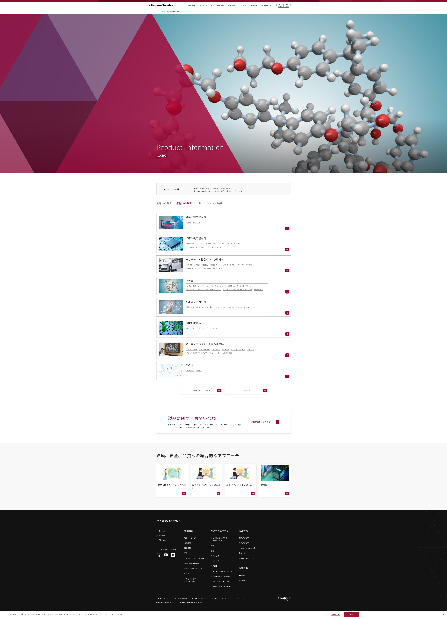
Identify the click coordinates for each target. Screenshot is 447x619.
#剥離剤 (188, 222)
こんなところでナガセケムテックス (191, 580)
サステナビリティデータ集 (220, 586)
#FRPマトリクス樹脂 (193, 265)
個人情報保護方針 (181, 598)
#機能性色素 (207, 268)
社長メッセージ (190, 538)
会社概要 (187, 543)
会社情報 (191, 5)
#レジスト (196, 222)
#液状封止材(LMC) (192, 244)
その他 (189, 365)
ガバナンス (215, 556)
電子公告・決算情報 (191, 563)
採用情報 (254, 5)
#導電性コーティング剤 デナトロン (222, 265)
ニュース (243, 5)
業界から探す (164, 203)
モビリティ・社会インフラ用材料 (205, 259)
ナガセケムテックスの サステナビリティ (219, 539)
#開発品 (199, 370)
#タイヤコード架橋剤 (244, 265)
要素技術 (242, 575)
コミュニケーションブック (220, 581)
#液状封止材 (216, 349)
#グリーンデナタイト (210, 328)
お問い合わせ (267, 5)
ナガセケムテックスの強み (194, 558)
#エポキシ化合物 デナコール (216, 286)
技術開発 (231, 5)
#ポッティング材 (218, 244)
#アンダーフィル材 (233, 244)
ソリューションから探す (210, 203)
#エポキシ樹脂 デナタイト (195, 286)
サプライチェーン (217, 561)
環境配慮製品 (193, 323)
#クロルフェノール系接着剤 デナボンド (237, 289)
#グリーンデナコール (193, 328)
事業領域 (187, 548)
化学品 (189, 280)
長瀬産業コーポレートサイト (190, 602)
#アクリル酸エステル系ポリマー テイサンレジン (203, 247)
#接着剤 (205, 265)
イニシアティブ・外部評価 (220, 576)
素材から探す (184, 203)
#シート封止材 (205, 244)
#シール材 (225, 349)
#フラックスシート (238, 349)
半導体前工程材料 (196, 217)
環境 (212, 545)
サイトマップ (240, 598)
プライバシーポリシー (199, 598)
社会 (212, 551)
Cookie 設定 (335, 615)
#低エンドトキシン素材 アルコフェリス (211, 307)
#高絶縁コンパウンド (193, 268)
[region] (223, 615)
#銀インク (250, 349)
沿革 (186, 553)
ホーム (158, 11)
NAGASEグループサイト (164, 602)
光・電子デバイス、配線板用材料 (205, 344)
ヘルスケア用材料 (196, 301)
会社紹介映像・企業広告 (193, 568)
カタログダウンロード (200, 390)
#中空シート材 (204, 349)
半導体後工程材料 (196, 238)
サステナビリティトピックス (221, 571)
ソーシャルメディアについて (221, 598)
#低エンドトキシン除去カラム (238, 307)
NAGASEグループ (190, 573)
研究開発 (242, 580)
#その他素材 (190, 370)
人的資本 (214, 566)
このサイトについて (163, 598)
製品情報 (220, 5)
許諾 (351, 615)
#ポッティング (218, 268)
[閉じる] (443, 614)
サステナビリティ (205, 5)
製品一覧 (246, 390)
